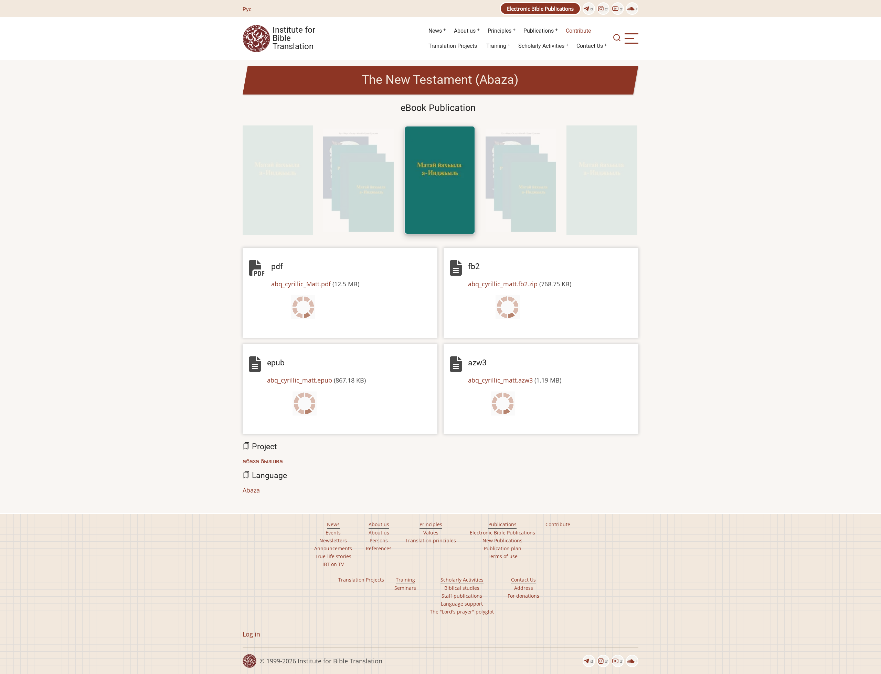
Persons (379, 540)
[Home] (256, 38)
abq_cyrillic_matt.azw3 (500, 380)
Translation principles (430, 540)
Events (333, 532)
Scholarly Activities (541, 46)
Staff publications (462, 596)
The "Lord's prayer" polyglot (462, 611)
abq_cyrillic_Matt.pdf (301, 284)
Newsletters (333, 540)
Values (430, 532)
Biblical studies (461, 588)
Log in (251, 634)
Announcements (333, 548)
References (379, 548)
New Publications (502, 540)
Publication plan (502, 548)
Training (496, 46)
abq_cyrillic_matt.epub (299, 380)
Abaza (251, 490)
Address (523, 588)
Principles (499, 30)
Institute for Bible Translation (294, 38)
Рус (247, 8)
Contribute (578, 30)
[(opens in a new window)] (589, 8)
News (435, 30)
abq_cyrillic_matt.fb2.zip (503, 284)
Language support (462, 603)
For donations (523, 596)
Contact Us (589, 46)
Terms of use (503, 556)
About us (465, 30)
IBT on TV (333, 564)
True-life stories (333, 556)
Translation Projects (452, 46)
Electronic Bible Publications (540, 8)
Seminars (405, 588)
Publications (538, 30)
